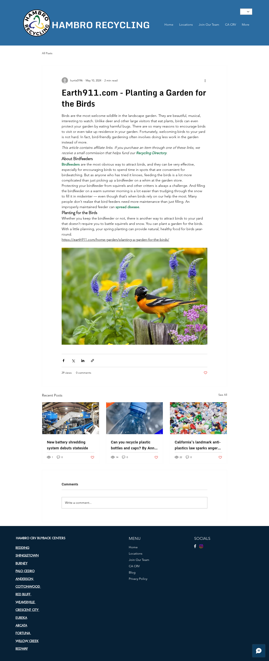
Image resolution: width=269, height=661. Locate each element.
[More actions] (205, 80)
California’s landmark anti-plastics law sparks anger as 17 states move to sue (198, 445)
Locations (135, 553)
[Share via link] (92, 360)
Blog (132, 572)
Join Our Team (139, 560)
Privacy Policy (138, 579)
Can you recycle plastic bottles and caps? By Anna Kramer (133, 445)
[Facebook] (195, 546)
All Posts (47, 53)
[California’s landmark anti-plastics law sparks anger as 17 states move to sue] (198, 418)
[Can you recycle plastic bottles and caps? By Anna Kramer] (134, 418)
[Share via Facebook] (63, 360)
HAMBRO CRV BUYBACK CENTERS (40, 538)
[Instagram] (201, 546)
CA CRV (134, 566)
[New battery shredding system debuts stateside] (70, 418)
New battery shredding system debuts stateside (67, 445)
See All (222, 395)
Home (133, 547)
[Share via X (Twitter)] (73, 360)
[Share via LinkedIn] (83, 360)
